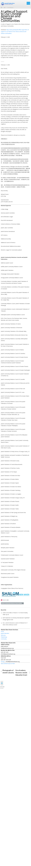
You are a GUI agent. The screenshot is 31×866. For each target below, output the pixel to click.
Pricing (2, 661)
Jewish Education (5, 633)
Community (4, 639)
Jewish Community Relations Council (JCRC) (12, 603)
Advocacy (3, 635)
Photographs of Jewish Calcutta (8, 671)
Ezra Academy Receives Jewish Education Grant (21, 672)
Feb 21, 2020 (6, 600)
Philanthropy (4, 637)
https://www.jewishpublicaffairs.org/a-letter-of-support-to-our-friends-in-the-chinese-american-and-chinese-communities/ (15, 31)
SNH (4, 7)
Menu (28, 3)
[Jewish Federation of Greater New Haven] (8, 4)
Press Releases (10, 7)
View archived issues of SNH (8, 663)
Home (1, 7)
